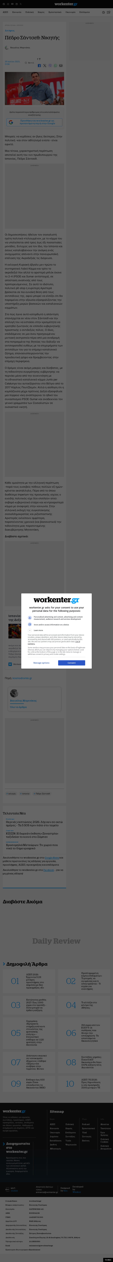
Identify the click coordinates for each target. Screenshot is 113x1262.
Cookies (108, 1260)
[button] (56, 630)
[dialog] (56, 631)
